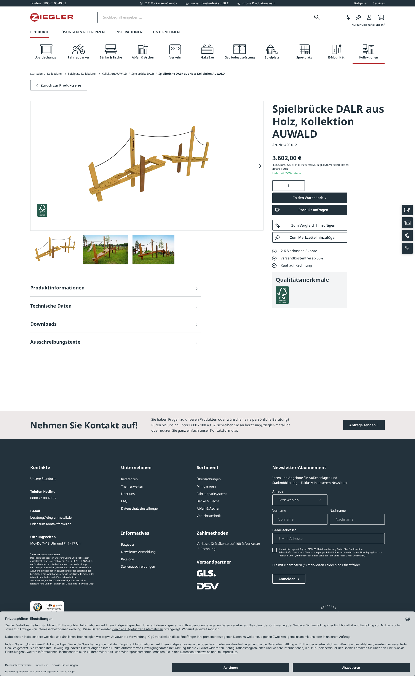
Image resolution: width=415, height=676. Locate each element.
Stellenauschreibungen (138, 566)
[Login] (369, 17)
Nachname (338, 510)
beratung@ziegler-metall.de (51, 517)
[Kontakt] (407, 210)
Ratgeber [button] (361, 3)
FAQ (124, 501)
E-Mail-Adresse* (284, 530)
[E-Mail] (407, 222)
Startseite (36, 74)
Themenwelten (132, 486)
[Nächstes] (260, 166)
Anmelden (287, 578)
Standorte (49, 478)
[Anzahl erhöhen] (300, 185)
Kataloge (127, 559)
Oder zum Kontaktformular (50, 524)
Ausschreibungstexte (55, 341)
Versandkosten (339, 165)
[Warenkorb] (380, 17)
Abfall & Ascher (208, 508)
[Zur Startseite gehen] (51, 17)
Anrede (277, 491)
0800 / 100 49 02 (43, 498)
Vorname (279, 510)
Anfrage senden (362, 425)
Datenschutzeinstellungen (140, 508)
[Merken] (358, 17)
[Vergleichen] (347, 17)
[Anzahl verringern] (276, 185)
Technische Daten (51, 305)
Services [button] (379, 3)
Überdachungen (209, 479)
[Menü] (61, 604)
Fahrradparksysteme (212, 493)
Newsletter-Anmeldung (138, 552)
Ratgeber (127, 544)
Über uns (128, 493)
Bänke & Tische (208, 501)
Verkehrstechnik (209, 515)
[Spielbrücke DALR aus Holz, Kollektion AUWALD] (146, 166)
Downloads (43, 324)
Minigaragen (206, 486)
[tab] (46, 52)
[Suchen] (317, 17)
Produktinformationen (57, 287)
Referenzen (129, 479)
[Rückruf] (407, 248)
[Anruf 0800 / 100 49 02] (407, 235)
